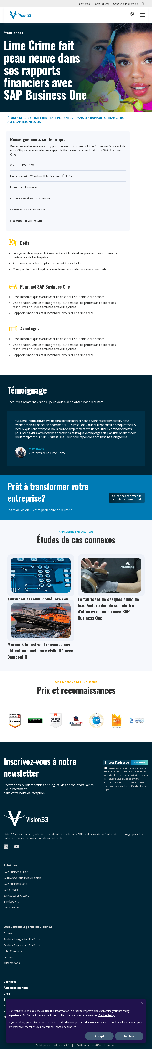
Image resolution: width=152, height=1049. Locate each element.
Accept (99, 1036)
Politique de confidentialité (53, 1045)
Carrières (10, 981)
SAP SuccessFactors (16, 895)
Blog (7, 993)
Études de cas (18, 118)
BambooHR (11, 901)
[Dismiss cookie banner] (142, 1003)
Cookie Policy (106, 1015)
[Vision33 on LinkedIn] (6, 846)
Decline (129, 1036)
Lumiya (8, 957)
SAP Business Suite (16, 871)
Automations (12, 962)
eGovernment (13, 907)
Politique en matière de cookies (96, 1045)
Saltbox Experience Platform (22, 945)
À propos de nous (16, 987)
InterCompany (13, 951)
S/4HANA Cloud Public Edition (22, 877)
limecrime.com (33, 220)
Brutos (8, 933)
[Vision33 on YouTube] (16, 846)
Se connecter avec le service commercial (126, 497)
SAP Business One (15, 883)
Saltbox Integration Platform (22, 939)
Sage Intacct (11, 889)
